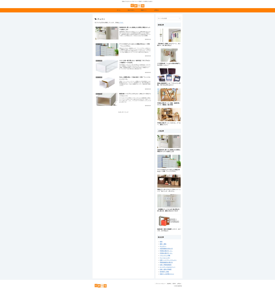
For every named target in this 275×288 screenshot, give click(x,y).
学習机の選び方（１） (166, 251)
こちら (121, 22)
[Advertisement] (123, 123)
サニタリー (163, 246)
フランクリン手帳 (165, 255)
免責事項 (169, 283)
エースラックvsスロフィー (167, 267)
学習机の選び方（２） (166, 253)
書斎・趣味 (163, 244)
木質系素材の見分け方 (166, 248)
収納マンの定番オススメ (167, 274)
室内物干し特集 (164, 271)
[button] (179, 18)
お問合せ (179, 283)
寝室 (161, 241)
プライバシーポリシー (161, 283)
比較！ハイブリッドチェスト (168, 260)
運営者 (174, 283)
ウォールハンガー (165, 258)
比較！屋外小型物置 (165, 269)
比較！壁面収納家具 (165, 265)
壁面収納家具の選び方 (166, 262)
